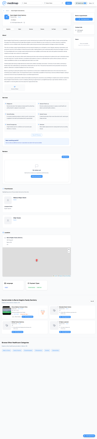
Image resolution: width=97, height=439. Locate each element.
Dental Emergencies (12, 124)
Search (68, 3)
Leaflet (55, 275)
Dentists (47, 350)
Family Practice (17, 350)
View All (92, 301)
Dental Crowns (43, 114)
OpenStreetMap (67, 275)
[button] (36, 260)
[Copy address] (24, 22)
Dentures (42, 124)
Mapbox (60, 275)
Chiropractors (38, 350)
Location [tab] (65, 29)
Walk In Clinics (20, 308)
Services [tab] (31, 29)
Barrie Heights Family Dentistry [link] (17, 10)
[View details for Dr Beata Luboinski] (72, 327)
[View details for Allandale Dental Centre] (72, 312)
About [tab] (19, 29)
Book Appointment (85, 19)
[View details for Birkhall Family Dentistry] (25, 327)
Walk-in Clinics (6, 350)
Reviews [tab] (42, 29)
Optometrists (55, 350)
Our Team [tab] (54, 29)
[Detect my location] (62, 3)
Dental (7, 10)
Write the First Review (36, 176)
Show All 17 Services (37, 135)
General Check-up (44, 103)
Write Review (65, 156)
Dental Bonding (10, 114)
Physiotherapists (28, 350)
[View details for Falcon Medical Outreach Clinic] (25, 312)
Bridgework (9, 103)
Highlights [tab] (8, 29)
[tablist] (36, 29)
